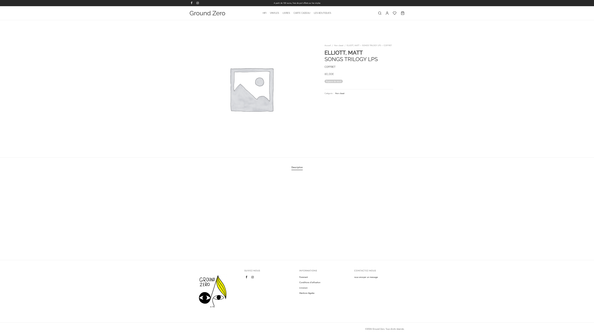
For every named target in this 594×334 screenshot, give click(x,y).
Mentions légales (306, 293)
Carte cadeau (302, 13)
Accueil (328, 45)
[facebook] (246, 277)
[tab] (297, 167)
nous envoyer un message (366, 277)
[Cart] (403, 13)
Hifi (264, 13)
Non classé (338, 45)
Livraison (303, 287)
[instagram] (252, 277)
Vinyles (274, 13)
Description (297, 167)
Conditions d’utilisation (309, 282)
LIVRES (286, 13)
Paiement (303, 277)
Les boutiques (322, 13)
